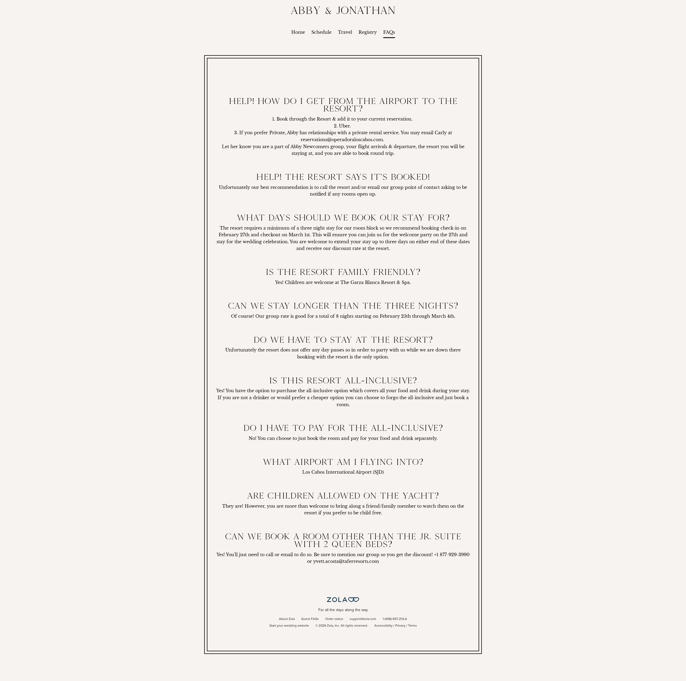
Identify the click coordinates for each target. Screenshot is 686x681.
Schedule (321, 32)
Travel (345, 32)
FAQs (389, 32)
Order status (334, 619)
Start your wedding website (289, 625)
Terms (412, 625)
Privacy (400, 625)
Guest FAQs (310, 619)
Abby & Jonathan (343, 10)
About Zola (287, 619)
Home (298, 32)
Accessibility (383, 625)
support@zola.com (363, 619)
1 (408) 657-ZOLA (395, 619)
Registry (368, 32)
